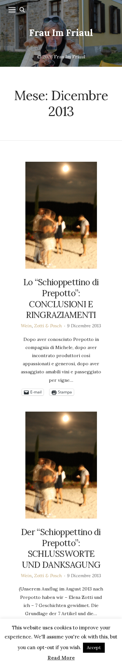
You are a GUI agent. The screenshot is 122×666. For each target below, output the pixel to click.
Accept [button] (94, 647)
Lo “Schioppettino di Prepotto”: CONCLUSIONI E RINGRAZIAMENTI (61, 298)
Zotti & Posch (48, 326)
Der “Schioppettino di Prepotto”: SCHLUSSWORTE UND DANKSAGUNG (61, 548)
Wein (26, 326)
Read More (61, 658)
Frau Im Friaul (61, 33)
